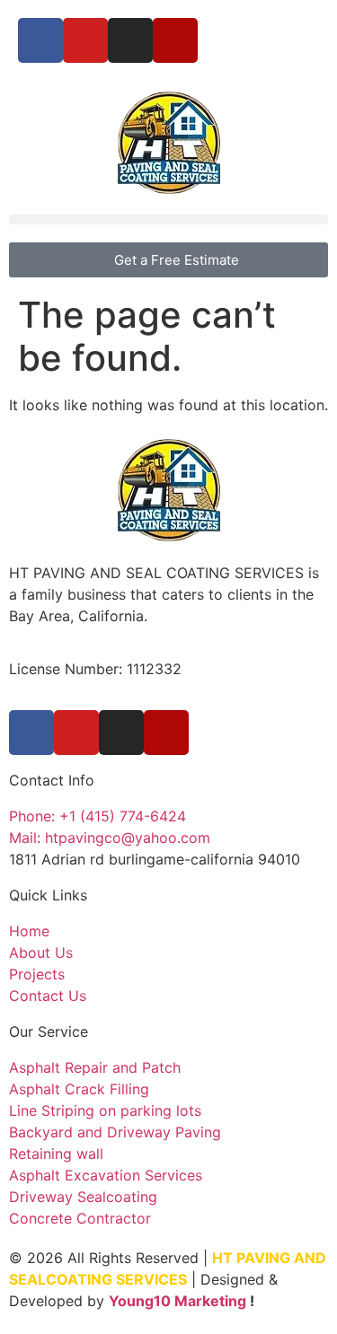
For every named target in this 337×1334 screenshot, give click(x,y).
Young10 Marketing (177, 1301)
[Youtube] (85, 40)
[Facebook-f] (40, 40)
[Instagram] (130, 40)
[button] (168, 219)
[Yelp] (175, 40)
